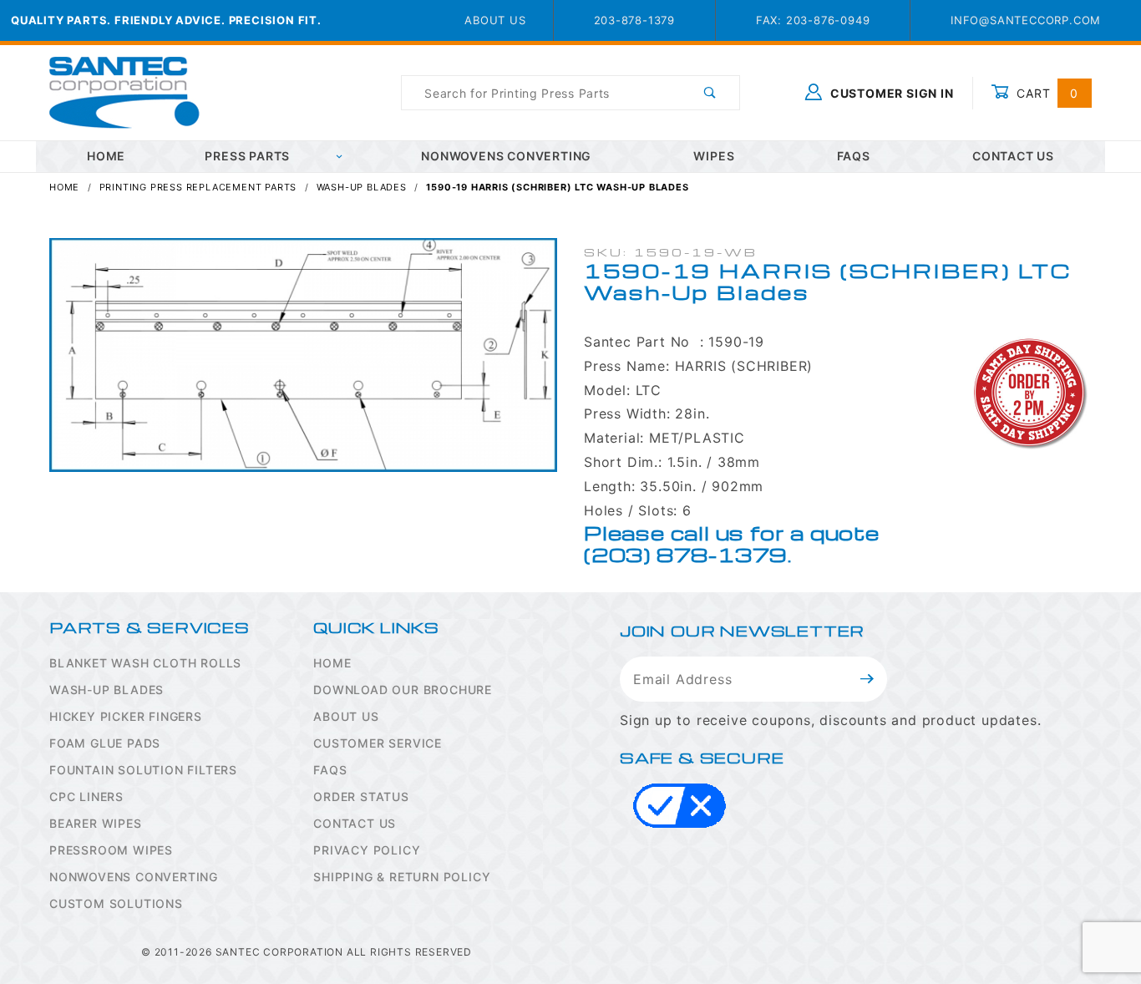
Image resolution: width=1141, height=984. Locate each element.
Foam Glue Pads (104, 743)
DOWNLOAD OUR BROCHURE (402, 689)
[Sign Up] (867, 679)
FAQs (853, 156)
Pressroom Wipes (111, 850)
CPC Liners (86, 796)
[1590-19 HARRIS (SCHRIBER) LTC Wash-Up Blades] (303, 363)
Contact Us (1013, 156)
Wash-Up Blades (106, 689)
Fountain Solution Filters (143, 770)
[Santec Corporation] (124, 91)
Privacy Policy (366, 850)
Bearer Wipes (95, 823)
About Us (494, 20)
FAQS (330, 770)
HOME (106, 156)
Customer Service (377, 743)
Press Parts (247, 156)
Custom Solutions (116, 903)
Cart (1045, 93)
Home (332, 663)
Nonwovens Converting (506, 156)
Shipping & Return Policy (401, 877)
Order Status (361, 796)
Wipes (713, 156)
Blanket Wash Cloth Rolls (145, 663)
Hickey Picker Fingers (125, 716)
